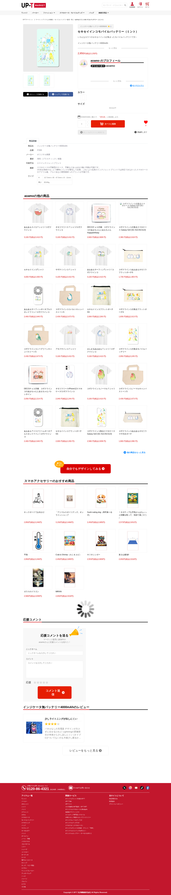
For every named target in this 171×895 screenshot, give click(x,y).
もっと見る (113, 48)
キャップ (24, 863)
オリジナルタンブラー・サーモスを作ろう (78, 833)
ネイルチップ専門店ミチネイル (75, 815)
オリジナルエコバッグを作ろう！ (75, 831)
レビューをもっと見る (83, 750)
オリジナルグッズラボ (72, 823)
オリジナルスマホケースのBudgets (76, 809)
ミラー (24, 847)
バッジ (24, 833)
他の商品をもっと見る (136, 452)
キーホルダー (26, 831)
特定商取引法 (113, 799)
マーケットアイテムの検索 (44, 19)
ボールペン (25, 836)
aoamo (110, 65)
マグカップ (25, 828)
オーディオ (25, 855)
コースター (25, 852)
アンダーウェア (26, 873)
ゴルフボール (26, 844)
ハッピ (24, 876)
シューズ (24, 849)
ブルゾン (24, 881)
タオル (24, 815)
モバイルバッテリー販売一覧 (63, 19)
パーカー (35, 13)
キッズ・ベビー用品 (28, 865)
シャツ (24, 807)
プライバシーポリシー (116, 804)
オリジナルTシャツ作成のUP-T (75, 799)
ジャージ (24, 879)
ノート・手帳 (26, 839)
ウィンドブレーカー (28, 871)
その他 (24, 887)
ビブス (24, 884)
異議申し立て (142, 132)
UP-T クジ (68, 804)
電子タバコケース (27, 860)
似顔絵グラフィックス (72, 812)
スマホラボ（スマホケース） (74, 825)
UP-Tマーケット (28, 19)
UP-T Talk (68, 801)
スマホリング (26, 823)
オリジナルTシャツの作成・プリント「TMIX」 (80, 828)
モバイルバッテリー (28, 820)
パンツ (24, 809)
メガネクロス (26, 841)
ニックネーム (31, 649)
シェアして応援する (62, 94)
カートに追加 (110, 124)
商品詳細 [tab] (33, 141)
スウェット (25, 812)
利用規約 (112, 801)
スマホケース (26, 817)
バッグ (91, 13)
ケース (24, 857)
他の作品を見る (138, 85)
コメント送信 (53, 692)
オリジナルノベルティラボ (73, 820)
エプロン (24, 868)
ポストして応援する (36, 94)
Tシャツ (24, 13)
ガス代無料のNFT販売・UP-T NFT (76, 807)
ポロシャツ (25, 804)
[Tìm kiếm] (125, 5)
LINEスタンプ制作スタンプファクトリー (78, 817)
